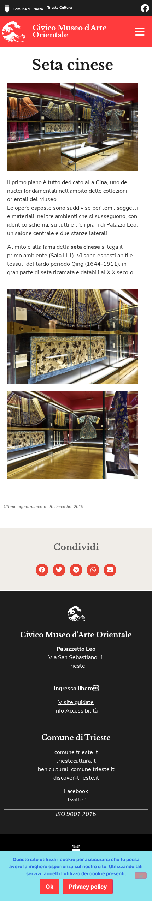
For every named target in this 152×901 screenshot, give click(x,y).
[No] (141, 875)
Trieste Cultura (59, 7)
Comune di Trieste (28, 9)
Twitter (76, 800)
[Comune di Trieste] (7, 8)
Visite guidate (76, 702)
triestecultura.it (76, 761)
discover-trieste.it (76, 778)
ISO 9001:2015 (76, 814)
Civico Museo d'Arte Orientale (70, 31)
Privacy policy (88, 886)
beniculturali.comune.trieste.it (76, 769)
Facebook (76, 791)
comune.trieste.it (76, 752)
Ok (49, 886)
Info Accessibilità (76, 711)
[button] (42, 570)
